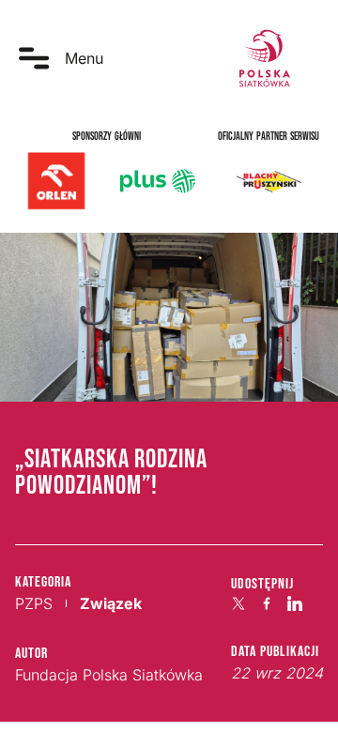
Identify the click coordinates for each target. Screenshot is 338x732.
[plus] (157, 181)
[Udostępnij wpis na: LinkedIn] (294, 603)
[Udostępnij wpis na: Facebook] (266, 603)
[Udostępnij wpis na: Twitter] (238, 603)
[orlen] (56, 181)
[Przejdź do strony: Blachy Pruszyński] (268, 181)
